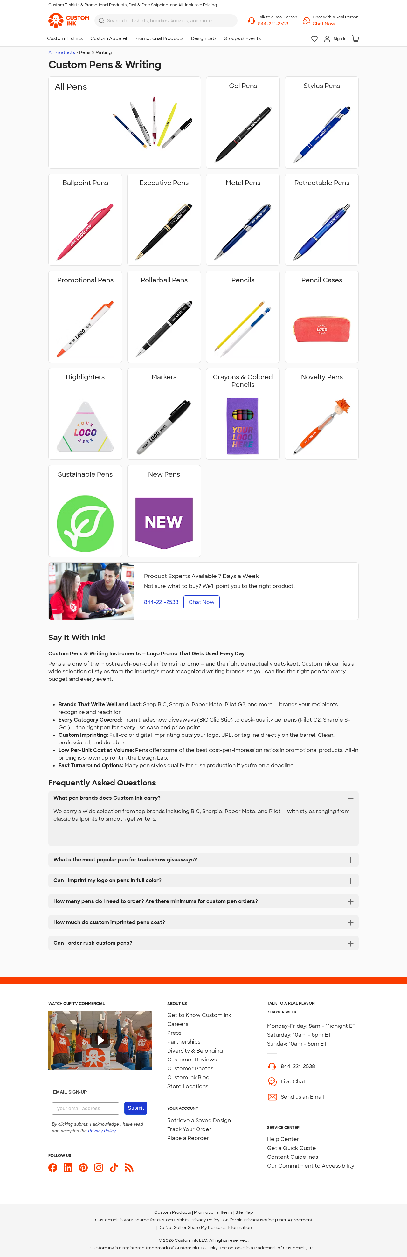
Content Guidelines (292, 1157)
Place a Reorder (188, 1138)
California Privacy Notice (248, 1220)
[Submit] (101, 20)
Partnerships (183, 1042)
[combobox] (166, 20)
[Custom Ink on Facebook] (52, 1167)
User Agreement (294, 1220)
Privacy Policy (205, 1220)
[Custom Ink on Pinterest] (83, 1167)
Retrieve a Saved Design (199, 1120)
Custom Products (172, 1212)
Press (174, 1033)
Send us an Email (302, 1097)
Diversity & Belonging (195, 1050)
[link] (68, 20)
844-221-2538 (298, 1066)
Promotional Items (213, 1212)
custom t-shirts (173, 1220)
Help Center (283, 1139)
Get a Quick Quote (291, 1148)
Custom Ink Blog (188, 1077)
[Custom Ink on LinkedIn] (68, 1167)
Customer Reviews (192, 1059)
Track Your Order (189, 1129)
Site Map (244, 1212)
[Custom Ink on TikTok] (113, 1167)
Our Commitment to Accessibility (310, 1166)
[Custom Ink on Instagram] (98, 1167)
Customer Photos (190, 1068)
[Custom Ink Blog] (129, 1167)
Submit (136, 1108)
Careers (177, 1024)
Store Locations (187, 1086)
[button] (336, 24)
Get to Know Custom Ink (199, 1015)
